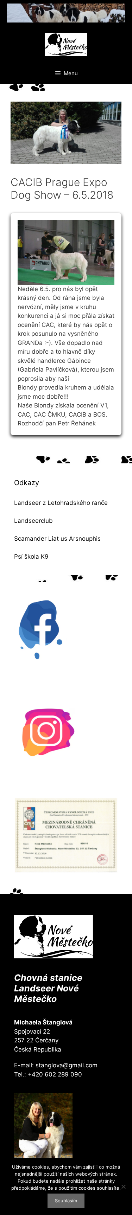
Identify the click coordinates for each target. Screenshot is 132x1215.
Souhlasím (66, 1200)
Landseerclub (33, 520)
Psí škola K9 (31, 556)
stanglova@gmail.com (67, 1065)
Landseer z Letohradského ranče (61, 502)
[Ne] (123, 1186)
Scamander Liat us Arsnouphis (57, 538)
